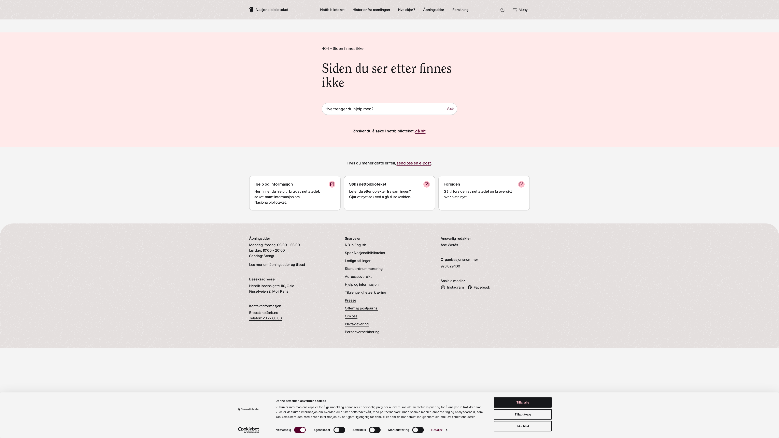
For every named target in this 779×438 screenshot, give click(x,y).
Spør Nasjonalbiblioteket (365, 253)
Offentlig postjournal (361, 308)
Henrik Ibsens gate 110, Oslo (271, 286)
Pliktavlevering (357, 324)
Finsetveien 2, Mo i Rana (268, 291)
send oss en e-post (414, 163)
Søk (450, 109)
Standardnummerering (364, 268)
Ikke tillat (522, 426)
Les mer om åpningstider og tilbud (277, 264)
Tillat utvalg (523, 414)
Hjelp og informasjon (362, 284)
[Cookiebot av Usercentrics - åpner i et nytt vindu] (248, 430)
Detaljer (436, 430)
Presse (350, 300)
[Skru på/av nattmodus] (502, 9)
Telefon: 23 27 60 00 (265, 318)
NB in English (355, 245)
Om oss (351, 316)
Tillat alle (522, 402)
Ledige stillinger (358, 261)
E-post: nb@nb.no (263, 312)
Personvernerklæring (362, 332)
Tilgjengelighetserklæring (365, 292)
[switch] (339, 430)
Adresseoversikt (358, 276)
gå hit (420, 131)
